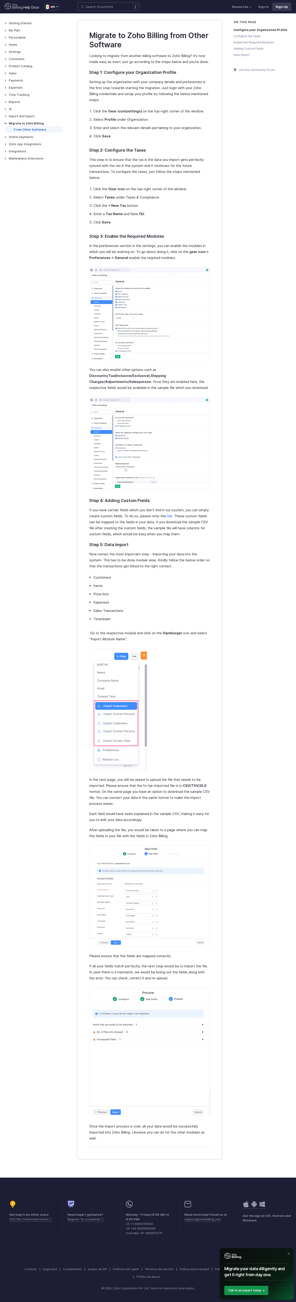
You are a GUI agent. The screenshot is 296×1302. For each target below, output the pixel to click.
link (169, 516)
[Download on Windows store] (262, 1207)
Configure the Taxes (247, 36)
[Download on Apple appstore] (254, 1207)
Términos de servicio (159, 1269)
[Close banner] (289, 1254)
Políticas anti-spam (126, 1269)
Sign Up (282, 7)
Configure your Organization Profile (260, 30)
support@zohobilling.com (202, 1219)
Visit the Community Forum (29, 1219)
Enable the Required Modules (254, 42)
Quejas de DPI (97, 1269)
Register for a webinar (84, 1219)
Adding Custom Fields (249, 48)
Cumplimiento (72, 1269)
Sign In (263, 7)
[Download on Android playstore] (246, 1207)
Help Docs (31, 7)
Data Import (242, 55)
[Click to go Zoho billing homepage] (14, 6)
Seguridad (50, 1269)
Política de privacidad (194, 1269)
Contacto (31, 1269)
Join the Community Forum (256, 70)
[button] (49, 6)
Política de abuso (148, 1276)
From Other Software (30, 129)
